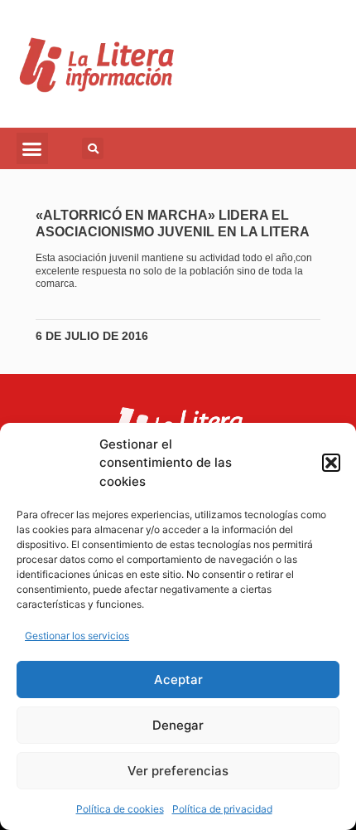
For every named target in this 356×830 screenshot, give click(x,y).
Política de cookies (120, 809)
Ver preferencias (178, 771)
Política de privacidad (222, 809)
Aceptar (178, 679)
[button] (331, 462)
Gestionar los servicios (77, 635)
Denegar (178, 725)
